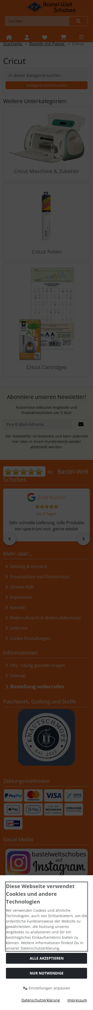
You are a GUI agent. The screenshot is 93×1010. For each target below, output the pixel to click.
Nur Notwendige (47, 973)
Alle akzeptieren (47, 958)
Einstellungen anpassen (49, 988)
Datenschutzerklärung (40, 1000)
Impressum (77, 1000)
